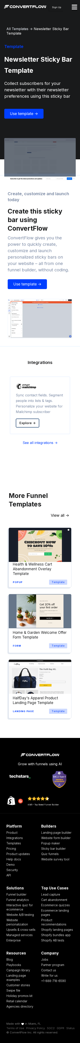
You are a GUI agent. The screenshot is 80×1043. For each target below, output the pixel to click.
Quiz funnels (50, 854)
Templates (13, 843)
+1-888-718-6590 (53, 981)
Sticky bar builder (53, 848)
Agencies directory (19, 1006)
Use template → (24, 113)
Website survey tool (55, 859)
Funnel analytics (17, 900)
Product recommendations (53, 922)
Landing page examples (16, 978)
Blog (9, 959)
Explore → (27, 423)
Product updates (18, 854)
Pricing (11, 848)
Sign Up (56, 7)
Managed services (19, 935)
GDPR (60, 1028)
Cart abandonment (54, 900)
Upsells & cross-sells (20, 929)
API (8, 875)
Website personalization (17, 922)
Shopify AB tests (52, 940)
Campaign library (18, 970)
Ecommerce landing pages (55, 912)
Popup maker (50, 843)
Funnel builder (16, 894)
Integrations (14, 838)
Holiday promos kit (19, 996)
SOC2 (51, 1028)
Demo (10, 864)
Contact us (48, 970)
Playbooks (13, 965)
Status (70, 1028)
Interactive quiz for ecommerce (19, 907)
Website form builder (56, 838)
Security (12, 870)
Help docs (13, 859)
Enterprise (13, 940)
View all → (60, 515)
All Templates (17, 29)
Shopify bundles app (56, 935)
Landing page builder (56, 832)
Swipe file (13, 990)
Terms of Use (15, 1028)
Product (11, 832)
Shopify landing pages (57, 929)
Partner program (52, 965)
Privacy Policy (35, 1028)
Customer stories (18, 985)
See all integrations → (40, 443)
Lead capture (50, 894)
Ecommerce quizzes (55, 905)
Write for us (49, 975)
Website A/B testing (20, 914)
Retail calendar (16, 1001)
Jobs (44, 959)
